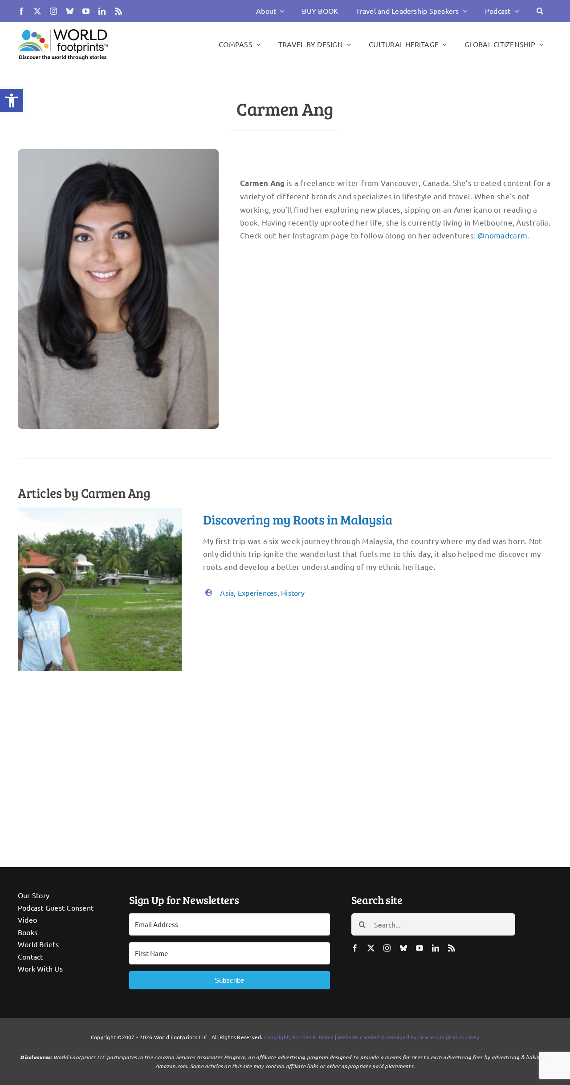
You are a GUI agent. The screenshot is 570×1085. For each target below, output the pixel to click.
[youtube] (86, 11)
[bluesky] (69, 11)
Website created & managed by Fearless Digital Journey (409, 1037)
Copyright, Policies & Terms (298, 1037)
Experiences (257, 592)
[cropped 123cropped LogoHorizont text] (63, 28)
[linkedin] (102, 11)
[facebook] (21, 11)
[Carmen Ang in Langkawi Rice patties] (100, 511)
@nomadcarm (502, 235)
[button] (11, 100)
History (293, 592)
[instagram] (53, 11)
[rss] (118, 11)
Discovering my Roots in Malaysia (297, 519)
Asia (227, 592)
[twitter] (37, 11)
